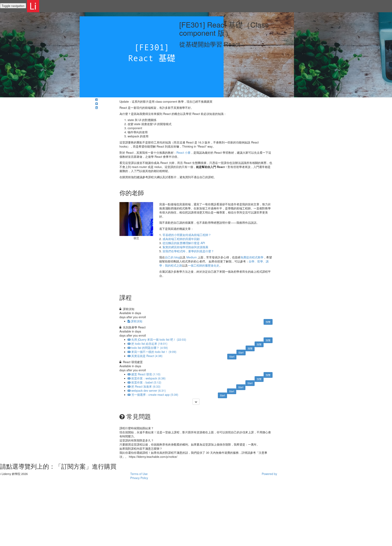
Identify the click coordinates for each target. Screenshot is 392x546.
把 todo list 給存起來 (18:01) (149, 343)
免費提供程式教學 (252, 257)
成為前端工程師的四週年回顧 (181, 239)
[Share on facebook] (96, 99)
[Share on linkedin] (96, 108)
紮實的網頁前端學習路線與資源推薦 (185, 247)
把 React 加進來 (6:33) (145, 386)
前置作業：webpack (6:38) (148, 378)
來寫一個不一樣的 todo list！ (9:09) (153, 352)
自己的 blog (172, 257)
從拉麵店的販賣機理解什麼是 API (184, 243)
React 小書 (183, 152)
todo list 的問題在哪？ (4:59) (149, 348)
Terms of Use (139, 474)
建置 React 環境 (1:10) (145, 374)
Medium (191, 257)
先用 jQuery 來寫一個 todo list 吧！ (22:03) (158, 339)
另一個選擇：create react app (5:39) (154, 395)
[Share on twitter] (96, 103)
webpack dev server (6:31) (148, 390)
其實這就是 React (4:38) (147, 356)
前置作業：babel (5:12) (146, 382)
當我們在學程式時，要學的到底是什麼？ (188, 251)
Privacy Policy (139, 478)
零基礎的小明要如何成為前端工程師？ (187, 235)
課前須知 (136, 321)
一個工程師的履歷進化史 (203, 265)
